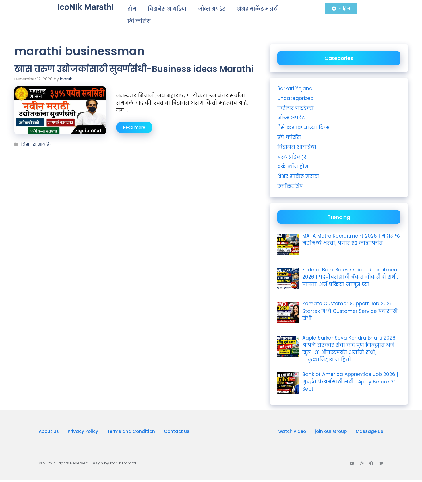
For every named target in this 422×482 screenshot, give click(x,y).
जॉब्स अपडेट (212, 8)
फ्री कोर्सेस (139, 21)
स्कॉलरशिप (290, 186)
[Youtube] (352, 463)
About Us (49, 431)
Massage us (369, 431)
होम (131, 8)
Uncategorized (295, 98)
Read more (134, 127)
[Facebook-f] (371, 463)
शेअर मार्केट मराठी (258, 8)
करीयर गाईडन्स (295, 108)
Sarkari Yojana (295, 88)
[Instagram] (362, 463)
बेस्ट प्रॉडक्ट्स (292, 156)
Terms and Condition (131, 431)
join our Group (331, 431)
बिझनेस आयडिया (167, 8)
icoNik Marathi (85, 7)
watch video (292, 431)
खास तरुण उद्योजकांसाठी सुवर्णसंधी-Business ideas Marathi (134, 69)
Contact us (176, 431)
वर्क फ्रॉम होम (292, 166)
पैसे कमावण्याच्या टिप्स (303, 127)
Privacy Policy (83, 431)
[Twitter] (381, 463)
